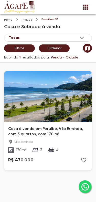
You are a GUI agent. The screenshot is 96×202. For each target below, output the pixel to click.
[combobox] (47, 37)
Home (8, 19)
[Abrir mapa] (87, 48)
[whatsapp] (85, 186)
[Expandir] (82, 37)
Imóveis (27, 19)
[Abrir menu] (86, 7)
